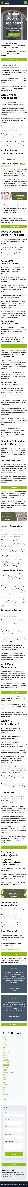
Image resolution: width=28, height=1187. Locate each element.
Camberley (6, 1052)
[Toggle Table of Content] (16, 65)
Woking (5, 1049)
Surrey (4, 1047)
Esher (4, 1079)
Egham (5, 1082)
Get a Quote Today (14, 226)
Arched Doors (9, 86)
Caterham (5, 1097)
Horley (4, 1077)
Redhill (5, 1089)
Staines (5, 1084)
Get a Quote (13, 34)
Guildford (5, 1042)
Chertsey (5, 1067)
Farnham (14, 949)
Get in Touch (14, 847)
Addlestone (6, 1059)
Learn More (14, 487)
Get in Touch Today (14, 346)
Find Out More (14, 692)
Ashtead (5, 1069)
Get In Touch (14, 1164)
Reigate (5, 1074)
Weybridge (6, 1064)
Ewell (4, 1092)
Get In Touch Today (14, 59)
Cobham (5, 1057)
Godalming (9, 949)
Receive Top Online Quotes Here (14, 954)
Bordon (3, 949)
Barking (20, 949)
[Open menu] (25, 2)
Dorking (5, 1054)
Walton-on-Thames (8, 1072)
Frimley (5, 1044)
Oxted (4, 1099)
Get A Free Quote (14, 1024)
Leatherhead (6, 1062)
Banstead (5, 1094)
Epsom (5, 1087)
